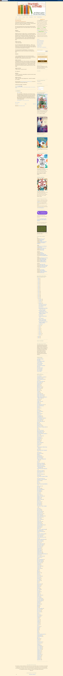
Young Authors (39, 557)
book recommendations (40, 559)
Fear (37, 409)
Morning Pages (39, 455)
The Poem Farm (42, 272)
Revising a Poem (41, 314)
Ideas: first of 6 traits (40, 430)
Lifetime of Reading (39, 442)
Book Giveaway (39, 388)
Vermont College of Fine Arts (41, 537)
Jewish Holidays (39, 438)
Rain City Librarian (42, 267)
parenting (38, 602)
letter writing (39, 589)
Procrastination (39, 491)
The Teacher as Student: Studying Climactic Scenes (42, 311)
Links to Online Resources (40, 40)
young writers (39, 659)
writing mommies (39, 654)
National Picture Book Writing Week (42, 468)
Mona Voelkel (42, 249)
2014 (38, 294)
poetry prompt (39, 611)
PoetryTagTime (39, 490)
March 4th (38, 449)
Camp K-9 (38, 392)
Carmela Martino (39, 362)
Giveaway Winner (39, 420)
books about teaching (40, 560)
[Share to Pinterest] (21, 86)
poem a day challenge (40, 608)
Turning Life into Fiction (40, 531)
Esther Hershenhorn (40, 363)
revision (38, 622)
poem (38, 607)
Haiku (38, 422)
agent (38, 558)
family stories (39, 572)
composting (38, 563)
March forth (38, 452)
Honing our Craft (39, 425)
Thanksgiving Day (39, 525)
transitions (38, 639)
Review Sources (39, 501)
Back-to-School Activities (40, 381)
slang (37, 630)
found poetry (39, 578)
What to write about (40, 540)
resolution (38, 620)
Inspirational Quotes (40, 432)
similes (38, 629)
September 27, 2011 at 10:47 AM (23, 100)
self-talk (38, 627)
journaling (38, 588)
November (40, 300)
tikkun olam (38, 638)
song (37, 631)
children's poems (39, 562)
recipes (38, 618)
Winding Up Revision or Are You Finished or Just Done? (43, 313)
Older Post (34, 103)
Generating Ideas (39, 415)
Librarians (38, 441)
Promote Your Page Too (39, 83)
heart (38, 582)
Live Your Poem (42, 269)
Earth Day (38, 403)
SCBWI (38, 508)
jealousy (38, 587)
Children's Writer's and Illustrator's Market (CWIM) (42, 397)
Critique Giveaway (39, 401)
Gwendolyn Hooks (39, 364)
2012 (38, 296)
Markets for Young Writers (40, 41)
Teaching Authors (39, 521)
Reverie (42, 252)
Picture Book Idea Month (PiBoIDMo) (42, 483)
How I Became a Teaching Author (41, 426)
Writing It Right (39, 550)
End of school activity (40, 405)
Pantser (38, 482)
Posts (39, 87)
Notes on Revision (41, 318)
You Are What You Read (40, 556)
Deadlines (38, 402)
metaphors (38, 593)
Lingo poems (38, 443)
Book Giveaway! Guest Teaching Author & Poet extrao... (43, 309)
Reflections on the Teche (44, 257)
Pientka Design (32, 674)
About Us (38, 39)
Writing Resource (39, 551)
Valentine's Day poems (40, 534)
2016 (38, 291)
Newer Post (16, 103)
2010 (38, 336)
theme (38, 637)
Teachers (38, 520)
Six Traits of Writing (40, 511)
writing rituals (39, 656)
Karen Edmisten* (42, 270)
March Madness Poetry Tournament (42, 450)
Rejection (38, 500)
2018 (38, 288)
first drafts (38, 577)
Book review (38, 390)
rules (37, 625)
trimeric (38, 640)
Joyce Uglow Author (42, 264)
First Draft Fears (18, 20)
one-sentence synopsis (40, 599)
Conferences (38, 399)
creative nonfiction (39, 566)
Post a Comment (17, 102)
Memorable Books (39, 453)
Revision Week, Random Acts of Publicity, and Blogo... (43, 322)
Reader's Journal (39, 494)
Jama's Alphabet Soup (43, 258)
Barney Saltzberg (39, 382)
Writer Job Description (40, 544)
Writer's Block (39, 547)
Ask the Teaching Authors (40, 379)
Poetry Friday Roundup (40, 489)
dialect (38, 570)
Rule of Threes (39, 504)
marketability (39, 591)
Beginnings (38, 384)
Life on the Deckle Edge (43, 266)
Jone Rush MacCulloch (43, 261)
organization (38, 601)
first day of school (39, 576)
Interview (38, 434)
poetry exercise (39, 609)
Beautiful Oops (39, 383)
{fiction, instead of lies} (43, 241)
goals (37, 581)
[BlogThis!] (19, 86)
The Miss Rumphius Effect (44, 255)
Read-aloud (38, 493)
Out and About (39, 480)
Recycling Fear (41, 324)
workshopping (39, 645)
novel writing (39, 597)
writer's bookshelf (39, 646)
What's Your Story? (39, 541)
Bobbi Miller (39, 360)
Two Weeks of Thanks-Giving (41, 533)
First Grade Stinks (39, 411)
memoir (38, 592)
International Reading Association (41, 433)
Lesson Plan (38, 440)
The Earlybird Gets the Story (43, 304)
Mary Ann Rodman (39, 370)
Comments (39, 89)
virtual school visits (39, 641)
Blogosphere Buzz (39, 386)
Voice (38, 538)
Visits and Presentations (40, 43)
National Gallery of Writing (41, 464)
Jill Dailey (41, 240)
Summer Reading (39, 514)
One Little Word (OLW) (40, 478)
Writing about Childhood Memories (42, 553)
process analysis (39, 615)
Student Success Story (40, 513)
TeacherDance (42, 253)
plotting (38, 606)
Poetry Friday (39, 488)
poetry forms (39, 610)
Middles (38, 454)
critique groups (39, 568)
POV (37, 481)
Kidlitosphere (39, 439)
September (40, 303)
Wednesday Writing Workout (41, 539)
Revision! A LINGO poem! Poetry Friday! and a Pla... (42, 320)
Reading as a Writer (40, 499)
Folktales (38, 412)
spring (38, 632)
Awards (38, 380)
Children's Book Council (40, 394)
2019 (38, 287)
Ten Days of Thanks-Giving (40, 524)
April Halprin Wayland (40, 358)
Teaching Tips (39, 522)
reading (38, 617)
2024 (38, 280)
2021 (38, 284)
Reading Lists (39, 497)
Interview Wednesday (40, 435)
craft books (38, 564)
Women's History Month (40, 543)
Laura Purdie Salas (39, 368)
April (39, 330)
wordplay (38, 644)
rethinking (38, 621)
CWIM (38, 391)
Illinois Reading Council (40, 431)
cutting (38, 569)
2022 (38, 283)
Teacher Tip (38, 518)
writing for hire (39, 651)
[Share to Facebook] (21, 86)
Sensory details (39, 509)
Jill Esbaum (38, 366)
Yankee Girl (38, 554)
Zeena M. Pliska (39, 371)
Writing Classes (39, 549)
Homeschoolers (39, 424)
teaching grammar (39, 635)
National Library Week (40, 465)
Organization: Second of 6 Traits (41, 479)
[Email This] (18, 86)
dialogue (38, 571)
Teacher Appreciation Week (41, 515)
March (40, 332)
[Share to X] (20, 86)
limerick (38, 590)
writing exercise (39, 649)
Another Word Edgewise (43, 271)
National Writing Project (40, 471)
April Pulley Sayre (39, 378)
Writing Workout (39, 552)
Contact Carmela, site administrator (41, 47)
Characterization (39, 393)
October (40, 301)
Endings (38, 406)
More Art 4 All (43, 238)
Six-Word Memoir (39, 512)
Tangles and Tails (43, 260)
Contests (38, 400)
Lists (37, 445)
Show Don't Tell (39, 510)
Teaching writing (39, 523)
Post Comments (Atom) (22, 105)
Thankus (38, 528)
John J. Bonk (18, 92)
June (39, 328)
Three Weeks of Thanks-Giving (41, 529)
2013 (38, 295)
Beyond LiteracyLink (43, 254)
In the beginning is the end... (42, 305)
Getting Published (39, 416)
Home (25, 103)
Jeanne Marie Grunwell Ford (41, 365)
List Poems (38, 444)
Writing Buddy (39, 548)
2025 (38, 279)
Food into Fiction (39, 413)
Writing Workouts (39, 44)
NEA (37, 462)
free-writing (38, 579)
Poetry (38, 487)
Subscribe (42, 61)
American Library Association (41, 376)
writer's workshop (39, 648)
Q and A (38, 492)
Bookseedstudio (42, 239)
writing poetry (39, 655)
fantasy (38, 573)
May (39, 329)
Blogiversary (38, 385)
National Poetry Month (40, 470)
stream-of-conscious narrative (41, 634)
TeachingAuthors (39, 81)
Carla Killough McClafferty (41, 361)
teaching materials (39, 636)
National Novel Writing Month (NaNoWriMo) (41, 467)
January (40, 334)
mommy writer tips (39, 595)
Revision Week (39, 502)
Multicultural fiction (40, 456)
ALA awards (39, 375)
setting (38, 628)
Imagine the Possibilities (43, 259)
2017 (38, 290)
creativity (38, 567)
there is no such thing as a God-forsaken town (42, 247)
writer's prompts (39, 647)
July (39, 326)
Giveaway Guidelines (40, 419)
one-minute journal (39, 598)
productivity (38, 616)
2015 (38, 292)
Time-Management (39, 530)
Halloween (38, 423)
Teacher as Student (39, 519)
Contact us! (38, 201)
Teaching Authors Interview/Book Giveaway (26, 81)
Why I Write (38, 542)
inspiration (38, 586)
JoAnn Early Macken (40, 367)
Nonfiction (38, 475)
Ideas (38, 429)
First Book (38, 410)
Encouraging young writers (40, 404)
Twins (38, 532)
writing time (38, 658)
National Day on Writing (40, 463)
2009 (38, 337)
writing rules (39, 657)
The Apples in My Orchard (44, 265)
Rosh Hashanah (39, 503)
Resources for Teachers (40, 42)
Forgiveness (38, 414)
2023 (38, 282)
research (38, 619)
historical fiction (39, 583)
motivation (38, 596)
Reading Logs (39, 498)
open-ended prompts (40, 600)
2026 (38, 278)
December (40, 299)
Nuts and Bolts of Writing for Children (42, 476)
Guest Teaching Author (40, 421)
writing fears (39, 650)
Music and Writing (39, 457)
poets (37, 612)
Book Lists (38, 389)
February (40, 333)
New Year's (38, 472)
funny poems (38, 580)
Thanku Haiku (39, 527)
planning (38, 605)
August (40, 325)
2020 (38, 286)
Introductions (39, 436)
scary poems (38, 626)
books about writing (39, 561)
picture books (39, 603)
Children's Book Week (40, 395)
